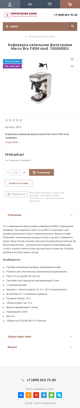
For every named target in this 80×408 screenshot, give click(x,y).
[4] (17, 120)
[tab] (13, 142)
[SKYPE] (59, 395)
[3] (14, 120)
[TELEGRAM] (44, 395)
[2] (40, 83)
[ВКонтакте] (21, 395)
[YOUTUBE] (36, 395)
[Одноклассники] (28, 395)
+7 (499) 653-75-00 (65, 15)
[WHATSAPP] (51, 395)
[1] (7, 120)
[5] (21, 120)
